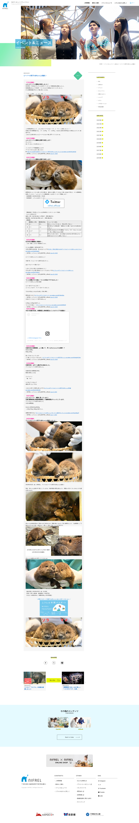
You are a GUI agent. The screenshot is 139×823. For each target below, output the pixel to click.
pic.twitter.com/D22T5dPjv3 (32, 272)
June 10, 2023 (54, 359)
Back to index (69, 737)
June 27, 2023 (54, 153)
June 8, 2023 (53, 392)
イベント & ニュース (107, 3)
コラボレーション (102, 103)
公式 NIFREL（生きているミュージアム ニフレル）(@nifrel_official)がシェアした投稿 (49, 340)
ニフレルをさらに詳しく (121, 3)
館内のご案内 (95, 3)
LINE (101, 796)
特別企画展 (101, 106)
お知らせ (100, 84)
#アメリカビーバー (45, 295)
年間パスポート (102, 94)
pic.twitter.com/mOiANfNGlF (59, 305)
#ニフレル (58, 151)
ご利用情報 (87, 3)
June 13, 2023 (54, 297)
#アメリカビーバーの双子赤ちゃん (56, 357)
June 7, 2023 (53, 414)
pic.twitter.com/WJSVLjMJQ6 (69, 151)
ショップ (100, 97)
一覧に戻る (52, 680)
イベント (100, 87)
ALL (99, 81)
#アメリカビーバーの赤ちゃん (68, 249)
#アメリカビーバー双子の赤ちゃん (47, 151)
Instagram (102, 781)
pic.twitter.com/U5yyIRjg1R (72, 413)
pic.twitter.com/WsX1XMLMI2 (33, 390)
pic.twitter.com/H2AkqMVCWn (73, 357)
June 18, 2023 (54, 253)
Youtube (102, 792)
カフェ (99, 100)
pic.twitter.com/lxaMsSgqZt (32, 251)
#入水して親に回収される (54, 249)
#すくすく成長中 (55, 413)
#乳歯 (69, 388)
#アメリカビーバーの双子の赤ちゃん (58, 388)
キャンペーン (101, 91)
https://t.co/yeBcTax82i (33, 151)
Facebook (103, 788)
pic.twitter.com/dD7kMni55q (57, 295)
